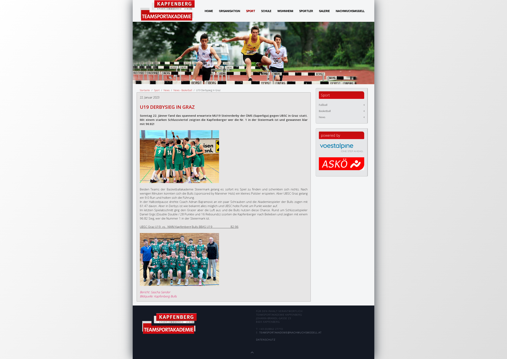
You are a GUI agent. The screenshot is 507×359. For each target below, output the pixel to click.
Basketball (325, 111)
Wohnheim (285, 11)
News (167, 90)
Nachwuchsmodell (350, 11)
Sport (250, 11)
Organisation (229, 11)
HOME (209, 11)
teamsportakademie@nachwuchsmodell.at (290, 332)
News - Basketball (182, 90)
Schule (266, 11)
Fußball (323, 105)
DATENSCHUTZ (265, 339)
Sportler (306, 11)
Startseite (145, 90)
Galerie (324, 11)
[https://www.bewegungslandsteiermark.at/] (341, 167)
